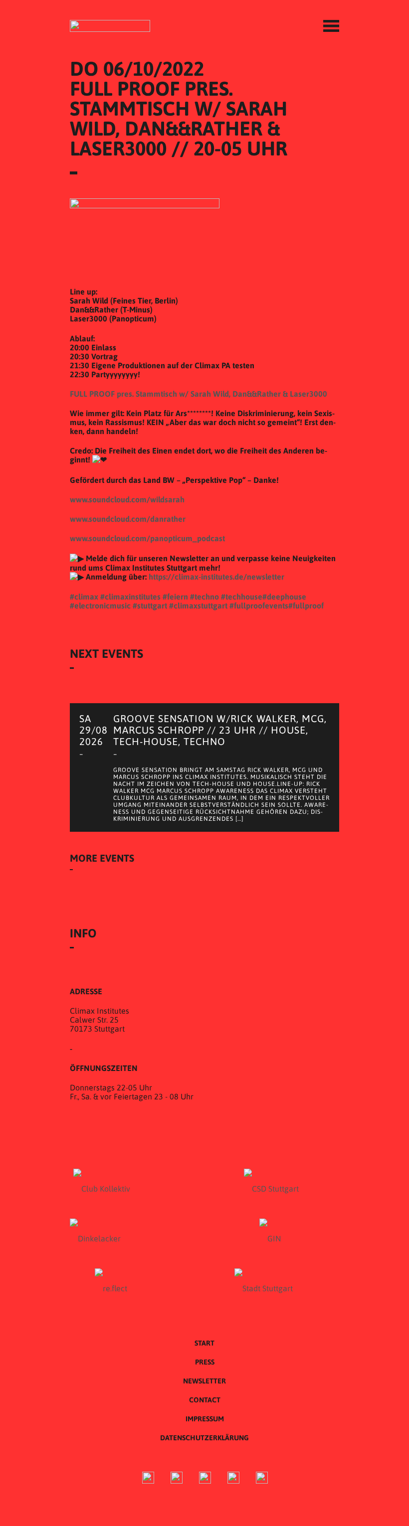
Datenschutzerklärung (204, 1438)
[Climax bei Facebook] (148, 1479)
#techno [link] (204, 596)
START (204, 1343)
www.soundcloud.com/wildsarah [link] (127, 499)
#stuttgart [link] (150, 605)
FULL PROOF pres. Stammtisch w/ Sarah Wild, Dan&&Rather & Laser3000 (198, 393)
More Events (102, 858)
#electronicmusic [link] (100, 605)
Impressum (205, 1419)
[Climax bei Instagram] (177, 1479)
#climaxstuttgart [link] (198, 605)
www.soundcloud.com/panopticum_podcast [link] (147, 538)
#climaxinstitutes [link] (130, 596)
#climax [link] (84, 596)
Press (204, 1362)
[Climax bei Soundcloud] (233, 1479)
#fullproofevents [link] (258, 605)
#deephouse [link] (284, 596)
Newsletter (204, 1381)
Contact (204, 1400)
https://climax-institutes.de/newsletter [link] (216, 576)
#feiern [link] (175, 596)
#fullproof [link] (306, 605)
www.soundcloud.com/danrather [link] (128, 518)
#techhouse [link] (241, 596)
